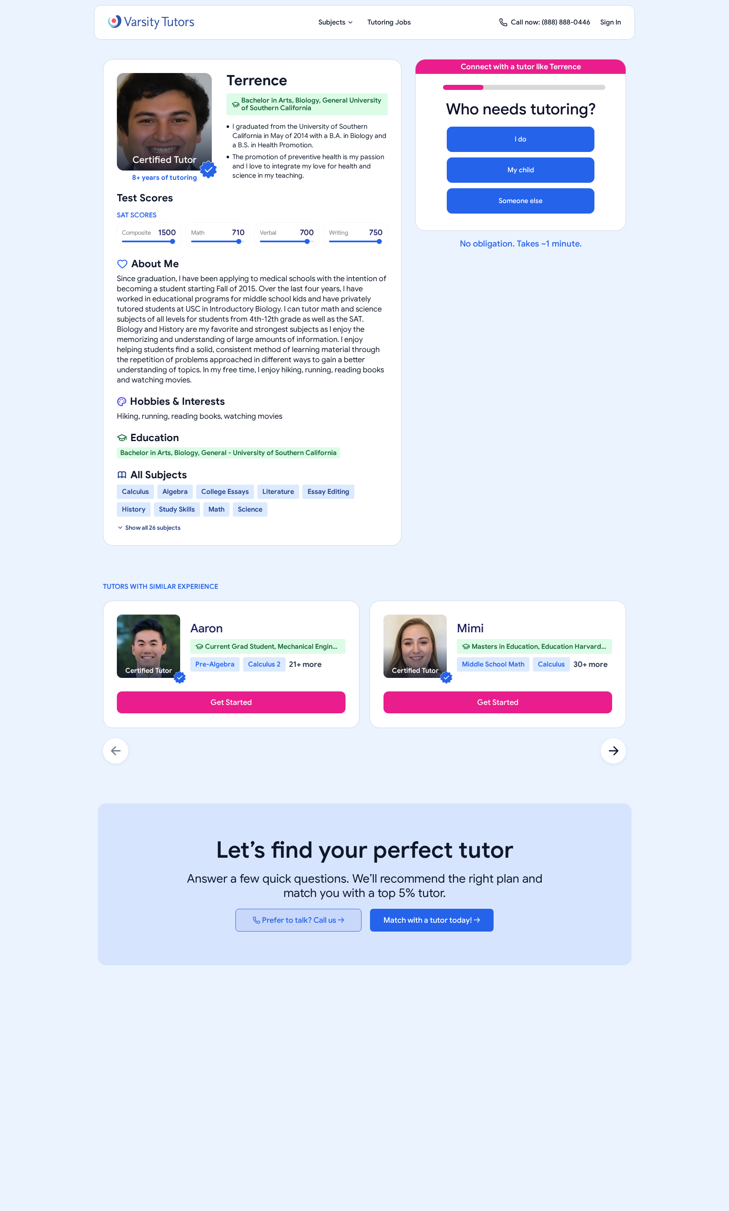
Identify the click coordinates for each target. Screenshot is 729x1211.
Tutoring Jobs (389, 22)
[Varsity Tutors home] (151, 22)
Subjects (332, 22)
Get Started (231, 702)
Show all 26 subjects (153, 527)
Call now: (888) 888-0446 (550, 22)
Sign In (610, 22)
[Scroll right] (613, 751)
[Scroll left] (115, 751)
